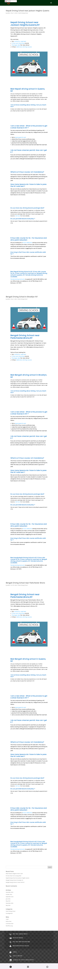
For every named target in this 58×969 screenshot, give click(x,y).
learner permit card (20, 137)
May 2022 (8, 901)
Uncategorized (9, 913)
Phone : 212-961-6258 (17, 955)
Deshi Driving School (23, 13)
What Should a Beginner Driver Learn (14, 873)
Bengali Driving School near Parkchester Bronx (25, 582)
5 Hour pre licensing (18, 43)
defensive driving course (24, 47)
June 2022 (8, 899)
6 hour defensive (27, 242)
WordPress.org (9, 925)
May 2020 (8, 905)
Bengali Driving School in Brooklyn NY (22, 296)
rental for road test (20, 41)
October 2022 (9, 894)
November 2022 (9, 892)
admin (8, 13)
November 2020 (9, 903)
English (9, 1)
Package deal (16, 45)
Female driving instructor (17, 279)
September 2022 (9, 896)
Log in (7, 919)
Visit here (17, 216)
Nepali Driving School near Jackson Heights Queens (27, 10)
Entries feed (8, 921)
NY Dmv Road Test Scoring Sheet (13, 875)
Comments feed (9, 923)
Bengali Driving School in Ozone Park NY (15, 882)
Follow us (15, 952)
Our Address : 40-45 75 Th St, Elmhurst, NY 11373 (23, 959)
